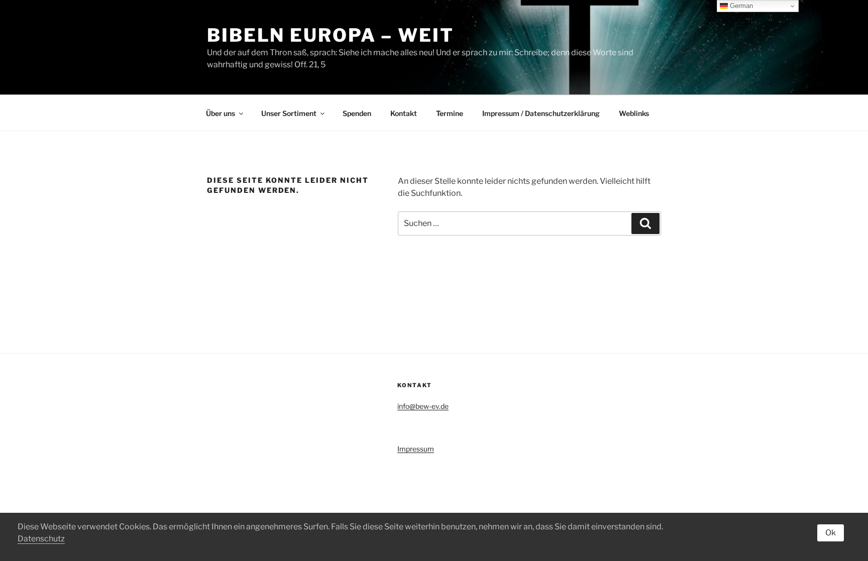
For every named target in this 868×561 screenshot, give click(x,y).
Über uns (220, 113)
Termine (449, 113)
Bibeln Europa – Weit (330, 35)
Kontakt (403, 113)
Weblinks (634, 113)
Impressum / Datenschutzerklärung (541, 113)
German (740, 6)
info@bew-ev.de (423, 406)
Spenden (357, 113)
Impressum (415, 448)
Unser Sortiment (288, 113)
